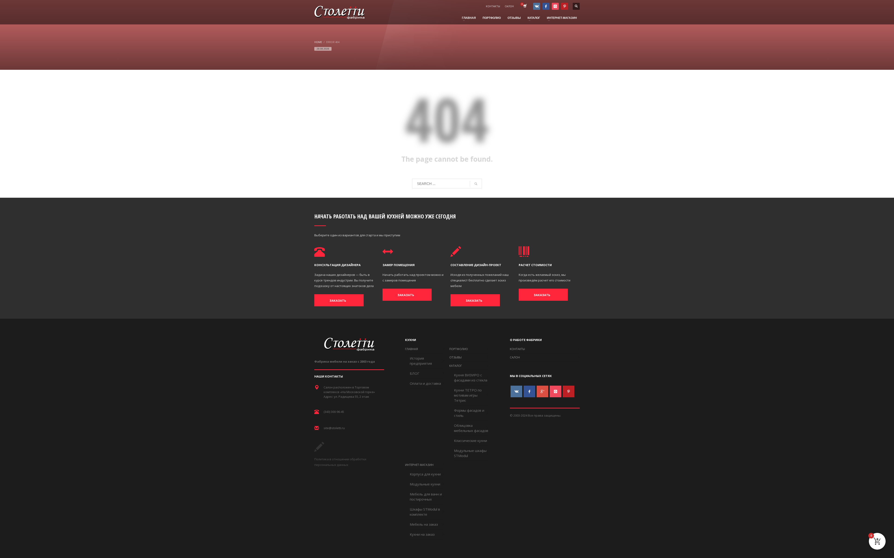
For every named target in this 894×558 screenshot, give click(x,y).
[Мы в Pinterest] (564, 6)
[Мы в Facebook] (545, 6)
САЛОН (509, 6)
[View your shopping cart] (524, 6)
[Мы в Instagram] (555, 6)
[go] (476, 184)
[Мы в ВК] (536, 6)
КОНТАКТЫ (493, 6)
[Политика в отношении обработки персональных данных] (319, 450)
